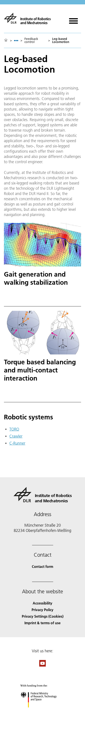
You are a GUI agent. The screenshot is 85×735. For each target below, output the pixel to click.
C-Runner (17, 443)
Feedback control (31, 40)
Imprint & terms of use (42, 623)
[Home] (6, 40)
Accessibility (42, 603)
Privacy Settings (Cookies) (42, 616)
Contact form (42, 566)
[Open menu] (73, 19)
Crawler (15, 436)
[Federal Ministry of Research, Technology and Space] (42, 711)
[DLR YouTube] (42, 665)
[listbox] (16, 40)
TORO (14, 429)
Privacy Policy (42, 609)
